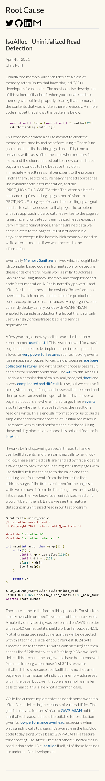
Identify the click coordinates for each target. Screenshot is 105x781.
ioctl (88, 377)
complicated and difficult (38, 383)
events (89, 401)
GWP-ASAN (71, 710)
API (69, 371)
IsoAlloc (13, 436)
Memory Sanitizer (39, 260)
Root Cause (25, 10)
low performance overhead (42, 722)
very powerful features (41, 354)
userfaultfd (38, 342)
